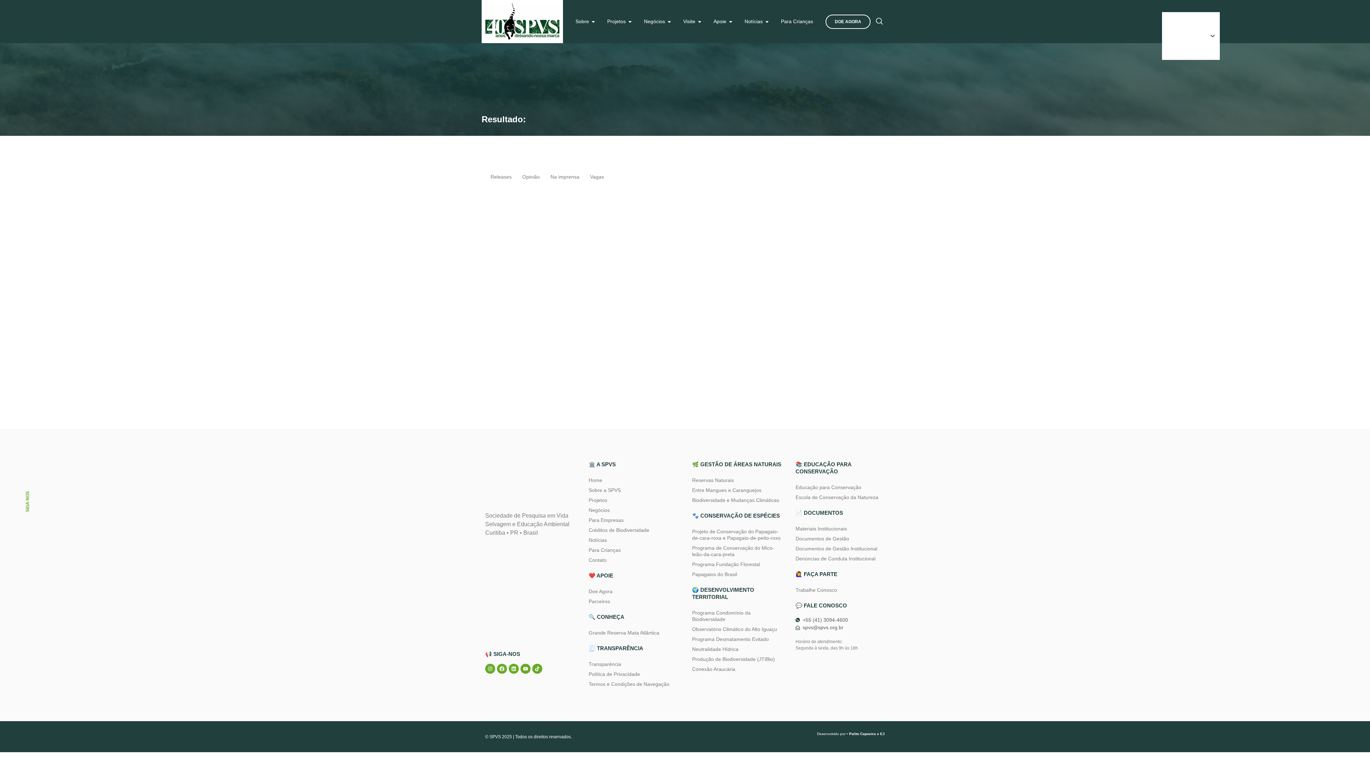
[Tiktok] (537, 669)
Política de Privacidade (614, 674)
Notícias (598, 540)
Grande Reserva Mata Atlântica (624, 633)
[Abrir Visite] (699, 21)
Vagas (597, 177)
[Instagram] (490, 669)
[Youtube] (526, 669)
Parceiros (599, 601)
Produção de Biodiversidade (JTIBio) (733, 659)
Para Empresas (606, 520)
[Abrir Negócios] (669, 21)
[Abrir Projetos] (630, 21)
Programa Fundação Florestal (726, 564)
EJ (882, 734)
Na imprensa (564, 177)
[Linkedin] (514, 669)
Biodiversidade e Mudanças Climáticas (735, 500)
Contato (598, 560)
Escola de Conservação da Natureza (837, 497)
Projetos (598, 500)
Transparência (605, 664)
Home (595, 480)
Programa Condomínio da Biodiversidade (721, 616)
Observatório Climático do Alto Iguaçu (734, 629)
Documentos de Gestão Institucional (836, 548)
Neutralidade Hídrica (715, 649)
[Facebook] (502, 669)
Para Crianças (605, 550)
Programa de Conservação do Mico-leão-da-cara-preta (733, 551)
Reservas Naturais (713, 480)
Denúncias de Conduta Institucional (836, 558)
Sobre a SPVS (605, 490)
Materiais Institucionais (821, 529)
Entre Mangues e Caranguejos (726, 490)
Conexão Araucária (713, 669)
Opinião (531, 177)
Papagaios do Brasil (714, 574)
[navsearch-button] (879, 22)
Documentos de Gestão (822, 538)
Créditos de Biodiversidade (619, 530)
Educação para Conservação (828, 487)
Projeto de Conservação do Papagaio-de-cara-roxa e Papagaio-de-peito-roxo (736, 535)
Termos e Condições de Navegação (629, 684)
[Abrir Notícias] (767, 21)
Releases (501, 177)
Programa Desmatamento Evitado (730, 639)
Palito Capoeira (862, 734)
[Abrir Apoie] (730, 21)
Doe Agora (601, 591)
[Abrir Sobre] (593, 21)
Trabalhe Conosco (816, 590)
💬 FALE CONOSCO (821, 605)
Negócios (599, 510)
